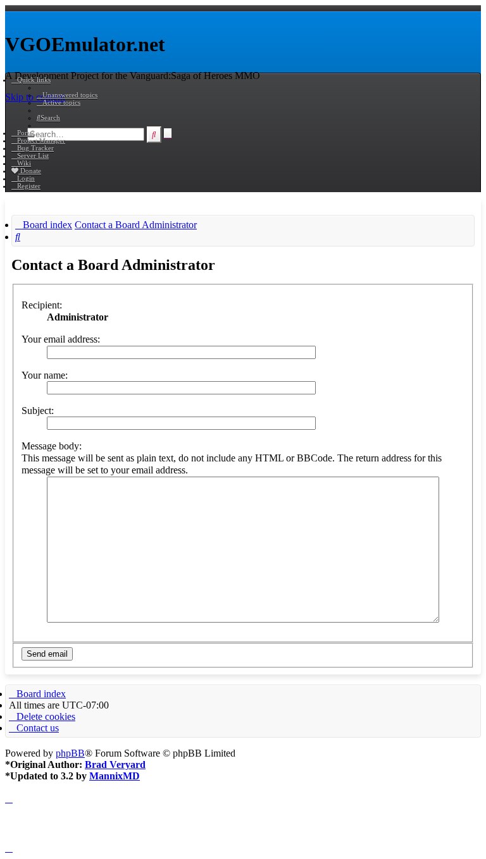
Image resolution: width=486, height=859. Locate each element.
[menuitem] (67, 95)
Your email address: (61, 339)
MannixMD (114, 776)
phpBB (70, 753)
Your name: (45, 375)
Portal (25, 133)
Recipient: (42, 305)
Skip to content (35, 97)
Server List (33, 155)
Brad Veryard (115, 764)
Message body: (52, 446)
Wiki (24, 163)
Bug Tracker (35, 148)
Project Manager (41, 140)
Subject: (38, 410)
